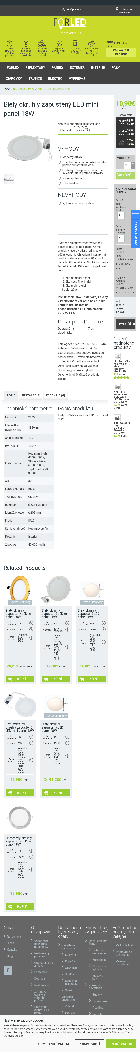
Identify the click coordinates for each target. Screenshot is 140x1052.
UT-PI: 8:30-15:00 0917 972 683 (75, 51)
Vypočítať (127, 324)
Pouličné (98, 1007)
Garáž (68, 990)
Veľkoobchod (124, 945)
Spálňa (69, 974)
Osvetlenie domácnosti (68, 947)
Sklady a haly (97, 977)
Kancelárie (99, 960)
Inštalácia (30, 395)
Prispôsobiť (89, 1044)
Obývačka (71, 968)
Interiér (98, 67)
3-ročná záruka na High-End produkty (10, 52)
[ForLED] (70, 23)
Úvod (7, 89)
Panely (57, 67)
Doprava (39, 978)
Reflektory (35, 67)
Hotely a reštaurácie (99, 952)
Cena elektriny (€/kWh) (120, 229)
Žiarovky (14, 78)
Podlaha (70, 1012)
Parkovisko (99, 1001)
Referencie (14, 936)
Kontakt (12, 949)
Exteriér (77, 67)
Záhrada (70, 1006)
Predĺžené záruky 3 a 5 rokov (42, 1009)
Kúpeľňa (70, 961)
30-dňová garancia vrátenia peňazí (42, 52)
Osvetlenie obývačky (71, 374)
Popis (11, 395)
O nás (10, 943)
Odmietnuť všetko (54, 1044)
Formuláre (40, 972)
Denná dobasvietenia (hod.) (120, 205)
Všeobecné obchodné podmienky (41, 943)
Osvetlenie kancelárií (85, 361)
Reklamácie (41, 985)
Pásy (116, 67)
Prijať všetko (121, 1044)
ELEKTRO (55, 78)
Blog (10, 956)
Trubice (35, 78)
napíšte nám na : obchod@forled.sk (91, 52)
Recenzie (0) (55, 395)
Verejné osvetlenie (122, 963)
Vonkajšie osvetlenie (68, 998)
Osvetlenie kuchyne (70, 366)
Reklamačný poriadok (42, 955)
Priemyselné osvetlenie (124, 953)
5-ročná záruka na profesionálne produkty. (26, 52)
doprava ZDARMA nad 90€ (58, 51)
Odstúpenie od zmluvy (43, 964)
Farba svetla (125, 115)
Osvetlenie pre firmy (98, 942)
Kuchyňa (70, 954)
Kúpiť (127, 175)
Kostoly (97, 1014)
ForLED (13, 67)
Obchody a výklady (99, 968)
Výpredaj (77, 78)
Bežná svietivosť (81, 348)
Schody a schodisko (71, 982)
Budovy (97, 994)
